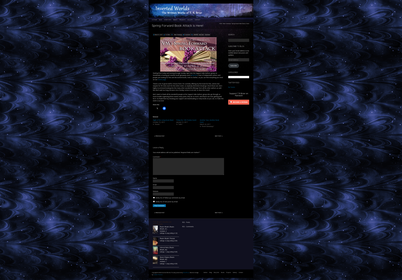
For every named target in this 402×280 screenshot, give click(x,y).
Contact (197, 20)
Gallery (190, 20)
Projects (182, 20)
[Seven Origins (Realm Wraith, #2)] (156, 260)
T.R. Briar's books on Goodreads (162, 223)
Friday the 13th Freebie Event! (186, 120)
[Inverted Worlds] (181, 6)
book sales (201, 34)
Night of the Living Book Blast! (163, 120)
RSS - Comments (188, 227)
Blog (160, 20)
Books (175, 20)
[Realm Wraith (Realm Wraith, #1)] (156, 230)
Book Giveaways (227, 23)
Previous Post (160, 136)
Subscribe (233, 66)
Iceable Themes (157, 274)
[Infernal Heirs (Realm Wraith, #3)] (156, 250)
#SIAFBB (196, 34)
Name (155, 178)
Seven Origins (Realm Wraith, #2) (167, 258)
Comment (157, 157)
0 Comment (187, 34)
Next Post (218, 136)
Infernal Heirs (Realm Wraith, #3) (167, 248)
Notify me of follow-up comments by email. (170, 198)
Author (154, 20)
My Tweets (231, 87)
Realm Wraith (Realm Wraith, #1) (167, 228)
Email (155, 185)
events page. (162, 80)
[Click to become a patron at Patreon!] (238, 100)
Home (220, 23)
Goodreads (207, 34)
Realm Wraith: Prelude (167, 238)
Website (155, 191)
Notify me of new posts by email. (166, 202)
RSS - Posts (186, 222)
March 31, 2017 (159, 34)
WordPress (186, 272)
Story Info (167, 20)
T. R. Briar (167, 34)
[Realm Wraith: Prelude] (156, 241)
